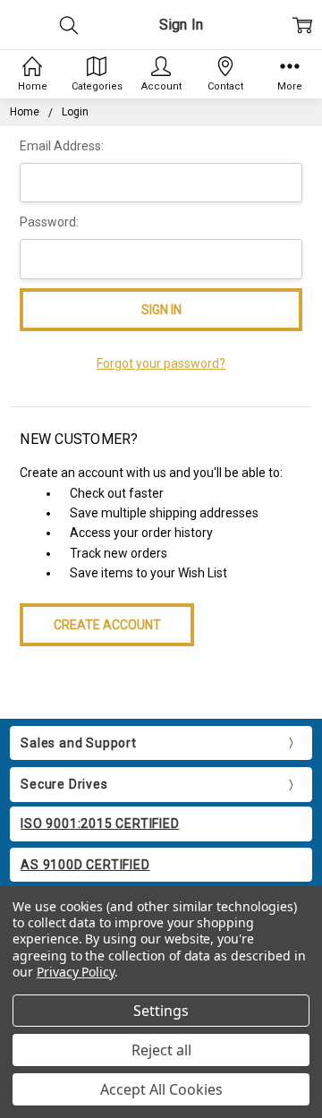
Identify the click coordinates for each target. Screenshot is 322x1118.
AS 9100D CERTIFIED (85, 865)
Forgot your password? (161, 363)
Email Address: (62, 146)
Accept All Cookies (161, 1089)
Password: (49, 222)
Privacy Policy (75, 971)
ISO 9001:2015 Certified (100, 823)
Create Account (107, 625)
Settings (161, 1010)
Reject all (161, 1050)
